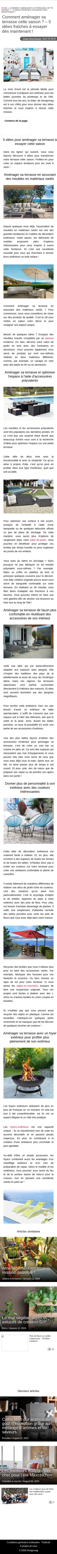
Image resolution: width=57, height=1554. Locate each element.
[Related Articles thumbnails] (14, 1358)
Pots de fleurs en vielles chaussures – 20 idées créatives (40, 1338)
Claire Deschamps (32, 39)
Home (4, 8)
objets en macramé (27, 985)
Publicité (46, 1542)
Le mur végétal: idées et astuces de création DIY (24, 1319)
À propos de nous (28, 1546)
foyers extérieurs (19, 1127)
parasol (49, 338)
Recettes (6, 1438)
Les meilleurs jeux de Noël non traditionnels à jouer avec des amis (41, 1491)
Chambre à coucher (11, 1481)
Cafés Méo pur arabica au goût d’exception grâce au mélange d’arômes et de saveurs (26, 1425)
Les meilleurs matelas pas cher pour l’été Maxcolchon (27, 1472)
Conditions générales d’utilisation (23, 1542)
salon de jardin (38, 540)
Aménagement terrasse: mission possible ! (24, 1270)
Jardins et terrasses (11, 1278)
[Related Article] (28, 1259)
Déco (4, 1328)
